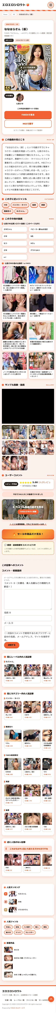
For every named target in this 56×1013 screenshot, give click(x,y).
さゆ (5, 236)
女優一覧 (8, 1000)
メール (8, 622)
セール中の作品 (45, 1000)
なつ (5, 243)
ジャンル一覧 (31, 1000)
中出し (8, 927)
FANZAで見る (28, 114)
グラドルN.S (35, 250)
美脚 (43, 205)
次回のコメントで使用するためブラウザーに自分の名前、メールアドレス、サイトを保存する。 (27, 637)
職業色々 (7, 211)
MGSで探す (28, 123)
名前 (7, 612)
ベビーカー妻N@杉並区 (39, 229)
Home (5, 14)
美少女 (8, 932)
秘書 (34, 205)
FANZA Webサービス (18, 1008)
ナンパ (18, 932)
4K (14, 14)
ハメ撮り (27, 927)
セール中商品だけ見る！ (30, 533)
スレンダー (30, 932)
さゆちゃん (8, 229)
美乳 (45, 927)
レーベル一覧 (19, 1000)
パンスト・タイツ (20, 205)
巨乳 (17, 927)
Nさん (33, 243)
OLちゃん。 (21, 211)
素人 (37, 927)
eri (5, 257)
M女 (5, 205)
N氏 (32, 236)
